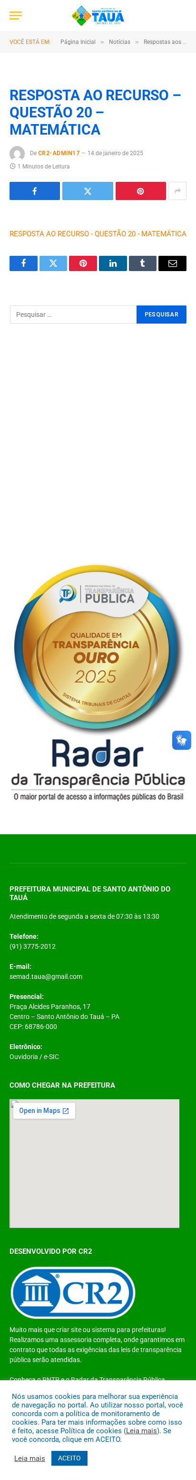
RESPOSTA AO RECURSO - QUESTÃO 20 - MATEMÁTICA (98, 234)
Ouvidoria (24, 1056)
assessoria (76, 1340)
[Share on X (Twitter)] (87, 191)
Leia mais (141, 1431)
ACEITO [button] (69, 1458)
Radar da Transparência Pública (118, 1380)
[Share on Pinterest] (141, 191)
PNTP (50, 1380)
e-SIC (51, 1056)
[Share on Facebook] (35, 191)
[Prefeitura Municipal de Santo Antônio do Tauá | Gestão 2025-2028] (98, 15)
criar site (68, 1329)
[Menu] (16, 15)
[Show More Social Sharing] (177, 191)
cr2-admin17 (58, 153)
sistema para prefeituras (128, 1329)
